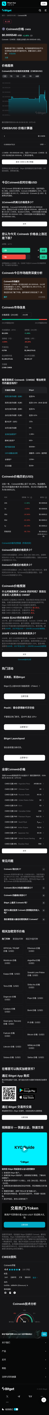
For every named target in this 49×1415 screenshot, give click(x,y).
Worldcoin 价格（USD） (9, 961)
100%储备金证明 (11, 453)
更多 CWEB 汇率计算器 (24, 162)
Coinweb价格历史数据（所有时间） (17, 543)
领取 (44, 1334)
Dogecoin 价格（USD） (9, 998)
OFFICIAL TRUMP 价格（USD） (11, 949)
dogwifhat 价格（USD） (33, 961)
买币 (24, 224)
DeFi (6, 1277)
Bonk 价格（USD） (35, 1010)
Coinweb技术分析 (24, 659)
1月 (17, 76)
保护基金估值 (10, 447)
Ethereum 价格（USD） (33, 949)
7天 (11, 76)
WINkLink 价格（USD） (33, 1046)
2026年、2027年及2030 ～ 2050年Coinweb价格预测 (25, 629)
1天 (5, 76)
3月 (24, 76)
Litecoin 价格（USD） (12, 1047)
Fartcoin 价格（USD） (9, 1034)
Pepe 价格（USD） (35, 998)
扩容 (20, 1277)
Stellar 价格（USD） (36, 1057)
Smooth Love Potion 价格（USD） (36, 973)
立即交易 (24, 1117)
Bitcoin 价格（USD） (36, 1035)
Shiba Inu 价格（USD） (33, 986)
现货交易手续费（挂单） (14, 396)
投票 (43, 250)
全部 (37, 76)
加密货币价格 (11, 15)
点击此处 (12, 53)
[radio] (10, 1269)
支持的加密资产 (11, 434)
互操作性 (13, 1277)
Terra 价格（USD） (11, 986)
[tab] (24, 1342)
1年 (30, 76)
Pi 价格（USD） (34, 1022)
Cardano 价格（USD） (9, 1010)
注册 (6, 58)
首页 (3, 15)
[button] (24, 1342)
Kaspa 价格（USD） (12, 974)
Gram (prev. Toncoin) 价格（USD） (12, 1022)
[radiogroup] (14, 1269)
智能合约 (28, 1277)
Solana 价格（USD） (12, 1057)
